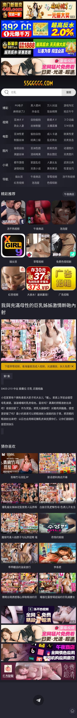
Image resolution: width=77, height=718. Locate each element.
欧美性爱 (69, 134)
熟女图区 (52, 154)
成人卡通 (52, 134)
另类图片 (69, 154)
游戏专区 (69, 105)
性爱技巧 (69, 168)
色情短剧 (52, 182)
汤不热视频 (68, 176)
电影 (5, 136)
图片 (5, 151)
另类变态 (69, 140)
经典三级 (36, 140)
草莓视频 (52, 176)
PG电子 (19, 105)
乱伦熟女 (52, 140)
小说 (5, 165)
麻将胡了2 (19, 111)
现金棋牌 (52, 111)
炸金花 (35, 111)
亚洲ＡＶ (19, 119)
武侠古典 (69, 162)
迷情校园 (19, 168)
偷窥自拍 (19, 148)
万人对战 (52, 105)
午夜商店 (36, 176)
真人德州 (36, 105)
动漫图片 (69, 148)
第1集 (7, 376)
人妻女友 (52, 162)
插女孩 (19, 176)
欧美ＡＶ (52, 119)
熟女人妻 (19, 125)
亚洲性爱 (19, 134)
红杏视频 (19, 182)
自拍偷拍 (36, 119)
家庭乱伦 (36, 162)
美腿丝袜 (19, 154)
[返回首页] (72, 710)
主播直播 (52, 125)
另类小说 (36, 168)
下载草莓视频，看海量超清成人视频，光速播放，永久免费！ (38, 366)
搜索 (68, 92)
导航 (5, 179)
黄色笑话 (52, 168)
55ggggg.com (38, 83)
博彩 (5, 108)
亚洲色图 (36, 148)
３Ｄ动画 (69, 119)
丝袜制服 (36, 125)
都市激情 (19, 162)
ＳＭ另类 (69, 125)
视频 (5, 122)
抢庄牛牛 (69, 111)
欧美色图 (52, 148)
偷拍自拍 (36, 134)
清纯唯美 (36, 154)
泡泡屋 (35, 182)
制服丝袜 (19, 140)
